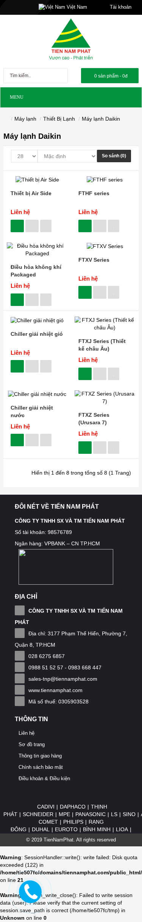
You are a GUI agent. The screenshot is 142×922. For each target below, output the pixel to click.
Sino (129, 814)
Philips (73, 822)
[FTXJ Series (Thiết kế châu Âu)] (105, 324)
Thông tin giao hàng (40, 756)
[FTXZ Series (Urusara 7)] (105, 397)
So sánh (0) (114, 155)
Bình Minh (97, 829)
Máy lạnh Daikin (101, 119)
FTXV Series (93, 260)
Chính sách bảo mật (41, 767)
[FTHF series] (105, 180)
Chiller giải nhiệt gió (37, 334)
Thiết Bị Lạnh (59, 119)
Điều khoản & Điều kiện (44, 778)
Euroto (66, 829)
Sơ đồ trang (32, 744)
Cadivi (46, 807)
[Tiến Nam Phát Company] (71, 39)
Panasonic (90, 814)
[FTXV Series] (105, 246)
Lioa (122, 829)
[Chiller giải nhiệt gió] (37, 320)
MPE (64, 814)
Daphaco (73, 807)
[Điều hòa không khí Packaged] (37, 250)
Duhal (41, 829)
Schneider (38, 814)
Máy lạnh (25, 119)
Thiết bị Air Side (31, 193)
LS (114, 814)
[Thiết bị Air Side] (37, 180)
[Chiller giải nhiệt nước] (37, 394)
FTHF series (93, 193)
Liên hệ (20, 212)
